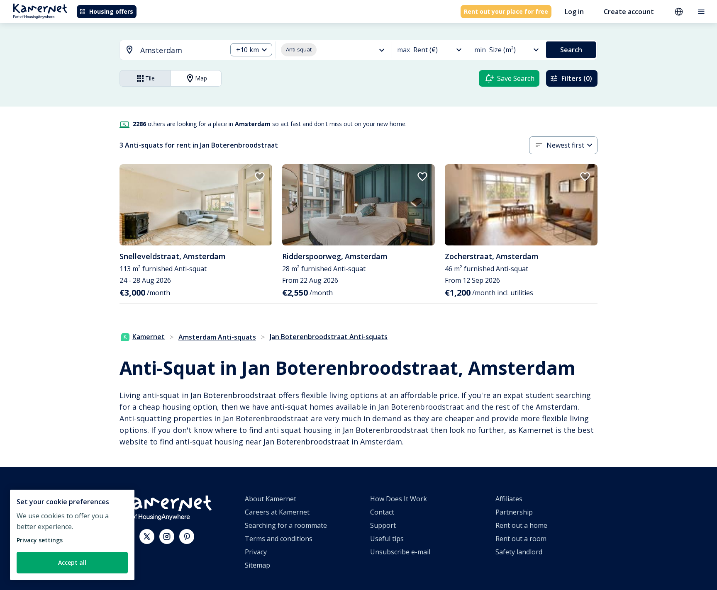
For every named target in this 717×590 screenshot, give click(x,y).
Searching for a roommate (286, 525)
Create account (629, 11)
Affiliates (508, 498)
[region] (72, 535)
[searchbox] (180, 50)
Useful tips (387, 538)
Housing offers (111, 11)
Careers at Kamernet (277, 512)
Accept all (72, 562)
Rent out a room (520, 538)
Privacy (256, 551)
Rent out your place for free (506, 11)
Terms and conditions (278, 538)
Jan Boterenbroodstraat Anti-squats (329, 337)
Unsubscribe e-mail (400, 551)
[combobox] (168, 50)
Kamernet (148, 336)
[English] (679, 11)
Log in (574, 11)
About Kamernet (270, 498)
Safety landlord (518, 551)
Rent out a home (521, 525)
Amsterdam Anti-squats (217, 337)
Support (383, 525)
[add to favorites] (260, 176)
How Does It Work (398, 498)
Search (571, 49)
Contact (382, 512)
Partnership (514, 512)
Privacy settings (40, 540)
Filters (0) (576, 78)
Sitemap (257, 565)
